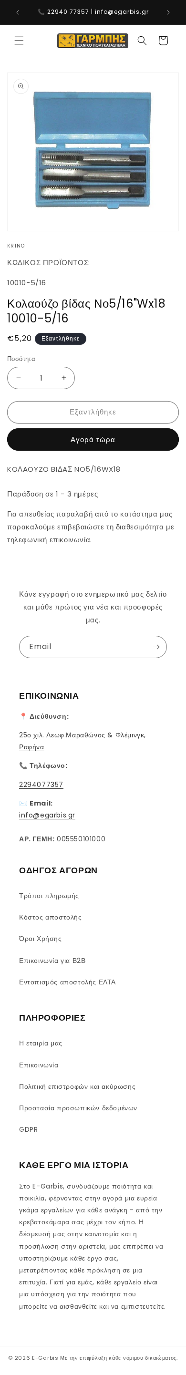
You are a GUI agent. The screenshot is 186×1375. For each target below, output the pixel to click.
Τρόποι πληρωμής (49, 895)
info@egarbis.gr (47, 815)
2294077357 (41, 784)
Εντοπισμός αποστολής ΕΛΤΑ (67, 982)
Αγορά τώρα (93, 439)
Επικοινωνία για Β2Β (52, 960)
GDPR (28, 1129)
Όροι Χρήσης (40, 938)
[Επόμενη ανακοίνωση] (168, 12)
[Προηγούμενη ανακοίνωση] (17, 12)
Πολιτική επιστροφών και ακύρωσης (77, 1086)
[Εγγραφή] (155, 647)
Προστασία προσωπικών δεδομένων (78, 1108)
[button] (19, 40)
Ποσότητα (21, 358)
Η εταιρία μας (40, 1043)
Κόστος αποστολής (50, 917)
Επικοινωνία (39, 1065)
